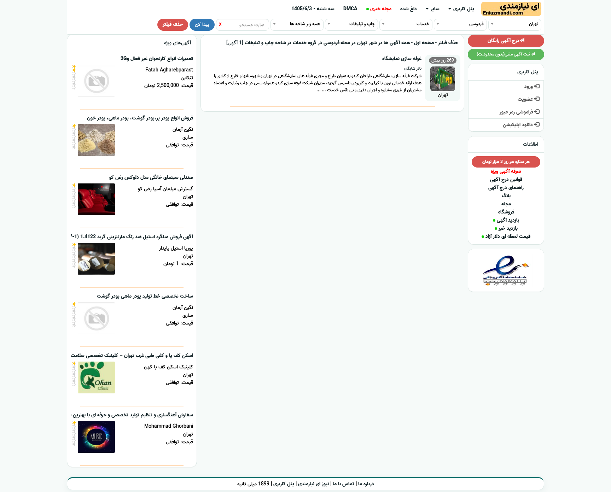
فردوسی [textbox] (476, 24)
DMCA (350, 9)
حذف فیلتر (173, 24)
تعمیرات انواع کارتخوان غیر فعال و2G (157, 59)
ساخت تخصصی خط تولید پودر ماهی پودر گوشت (145, 296)
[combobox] (514, 24)
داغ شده (408, 9)
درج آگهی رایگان (503, 41)
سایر (434, 9)
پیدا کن (202, 24)
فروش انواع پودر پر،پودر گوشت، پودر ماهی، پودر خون (140, 118)
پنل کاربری (463, 9)
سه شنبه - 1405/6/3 (312, 9)
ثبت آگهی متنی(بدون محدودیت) (504, 54)
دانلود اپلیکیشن (518, 125)
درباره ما (366, 484)
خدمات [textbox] (423, 24)
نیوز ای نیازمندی (313, 484)
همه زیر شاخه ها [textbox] (305, 24)
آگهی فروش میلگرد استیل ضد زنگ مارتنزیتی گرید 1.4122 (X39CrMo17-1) (118, 237)
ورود (529, 87)
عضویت (526, 99)
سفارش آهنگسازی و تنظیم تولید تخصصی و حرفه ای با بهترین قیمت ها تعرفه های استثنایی (103, 415)
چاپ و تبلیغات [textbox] (362, 24)
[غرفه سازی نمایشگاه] (442, 78)
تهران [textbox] (533, 24)
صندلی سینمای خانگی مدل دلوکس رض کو (151, 178)
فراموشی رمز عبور (517, 112)
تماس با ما (343, 484)
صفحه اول (424, 43)
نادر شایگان (412, 68)
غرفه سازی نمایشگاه (401, 59)
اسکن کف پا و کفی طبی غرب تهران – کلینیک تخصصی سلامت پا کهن (124, 356)
